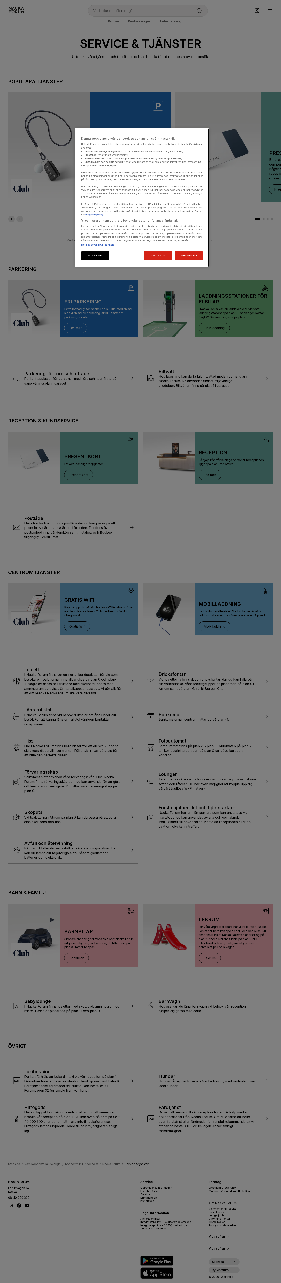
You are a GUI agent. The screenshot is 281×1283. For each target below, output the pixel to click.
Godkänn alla (189, 255)
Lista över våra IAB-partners (97, 244)
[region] (142, 197)
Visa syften (95, 255)
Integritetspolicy (94, 214)
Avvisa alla (158, 255)
